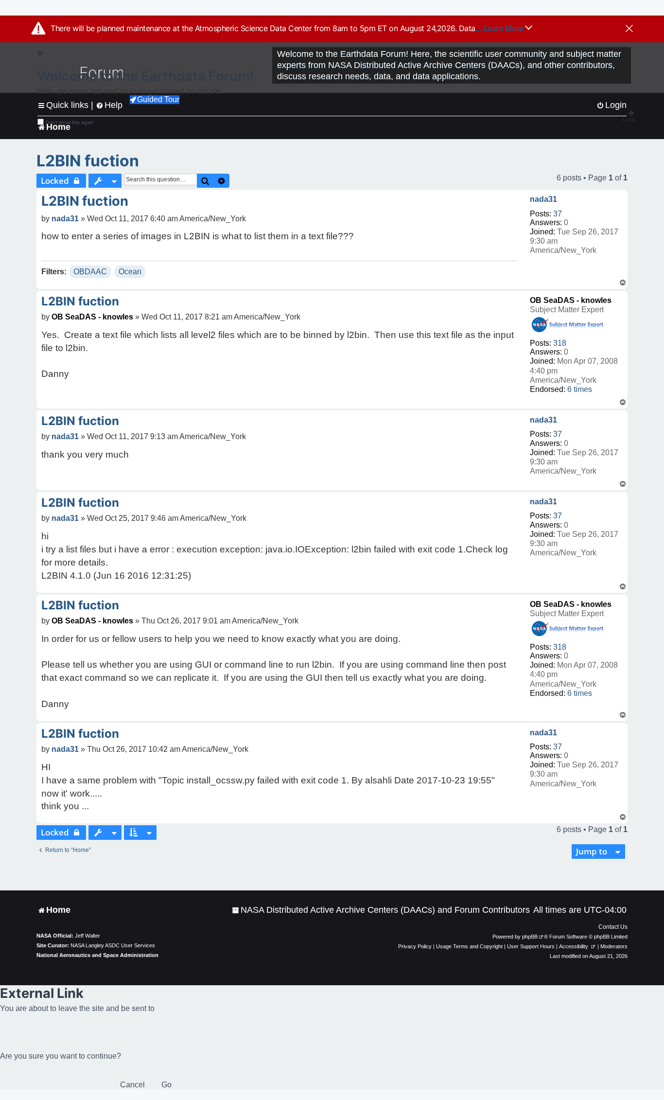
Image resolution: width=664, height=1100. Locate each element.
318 (559, 343)
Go (166, 1085)
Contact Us (613, 926)
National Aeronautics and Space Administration (97, 955)
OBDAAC (90, 271)
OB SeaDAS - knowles (571, 300)
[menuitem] (381, 910)
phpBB (530, 937)
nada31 (543, 199)
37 (557, 214)
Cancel (132, 1085)
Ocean (130, 271)
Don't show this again (70, 122)
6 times (579, 389)
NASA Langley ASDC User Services (112, 945)
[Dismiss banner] (629, 29)
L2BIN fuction (87, 160)
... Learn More (500, 28)
